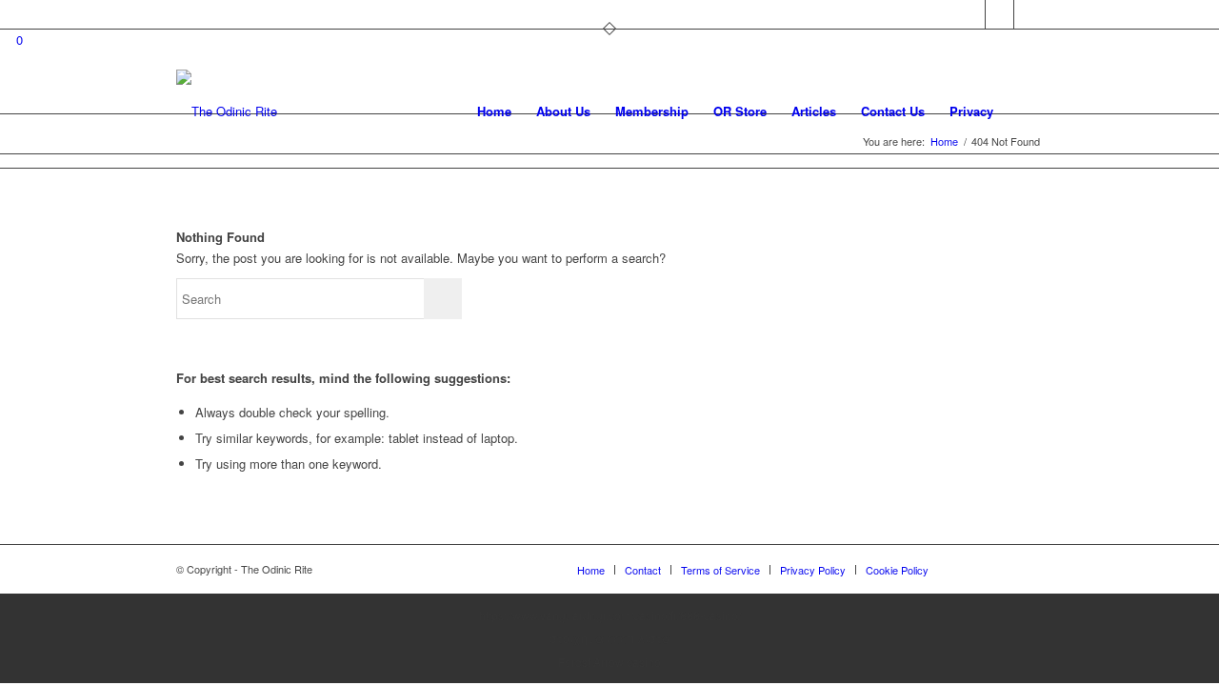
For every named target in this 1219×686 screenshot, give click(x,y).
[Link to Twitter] (971, 14)
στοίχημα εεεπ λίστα (610, 638)
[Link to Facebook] (999, 14)
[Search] (1024, 111)
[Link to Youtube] (1028, 14)
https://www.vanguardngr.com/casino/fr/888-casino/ (610, 615)
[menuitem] (494, 111)
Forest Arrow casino (609, 662)
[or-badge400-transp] (226, 111)
